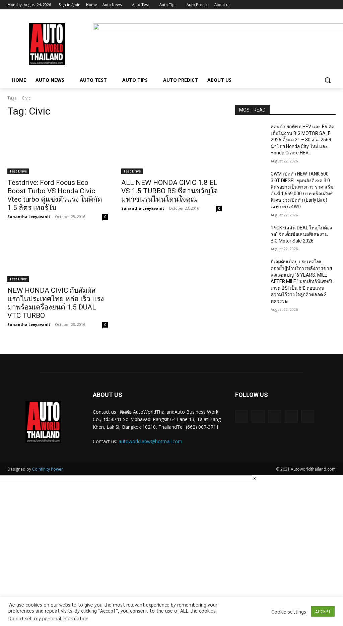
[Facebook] (294, 5)
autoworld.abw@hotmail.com (150, 441)
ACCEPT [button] (323, 611)
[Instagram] (304, 5)
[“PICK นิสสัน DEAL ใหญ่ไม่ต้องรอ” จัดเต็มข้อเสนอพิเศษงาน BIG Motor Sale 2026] (250, 235)
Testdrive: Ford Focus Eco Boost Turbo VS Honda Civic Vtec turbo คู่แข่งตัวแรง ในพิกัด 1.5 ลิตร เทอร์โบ (54, 195)
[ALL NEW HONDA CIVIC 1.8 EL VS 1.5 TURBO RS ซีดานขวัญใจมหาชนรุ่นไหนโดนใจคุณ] (171, 149)
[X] (313, 5)
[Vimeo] (322, 5)
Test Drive (18, 171)
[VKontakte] (307, 416)
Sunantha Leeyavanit (28, 216)
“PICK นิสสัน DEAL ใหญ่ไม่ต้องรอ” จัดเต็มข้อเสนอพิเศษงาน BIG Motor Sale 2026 (301, 234)
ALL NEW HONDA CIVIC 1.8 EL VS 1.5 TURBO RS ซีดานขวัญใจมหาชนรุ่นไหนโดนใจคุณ (169, 191)
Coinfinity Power (47, 469)
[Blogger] (241, 416)
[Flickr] (274, 416)
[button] (328, 80)
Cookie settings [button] (288, 612)
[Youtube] (332, 5)
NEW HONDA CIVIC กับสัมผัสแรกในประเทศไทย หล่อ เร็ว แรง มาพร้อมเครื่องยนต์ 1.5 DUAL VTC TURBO (55, 303)
